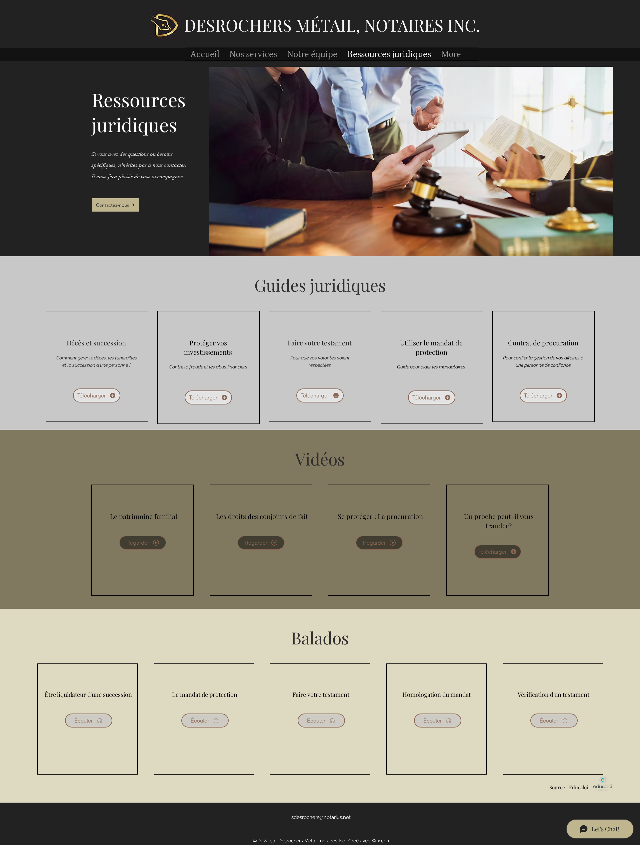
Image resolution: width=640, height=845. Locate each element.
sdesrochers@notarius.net (321, 817)
